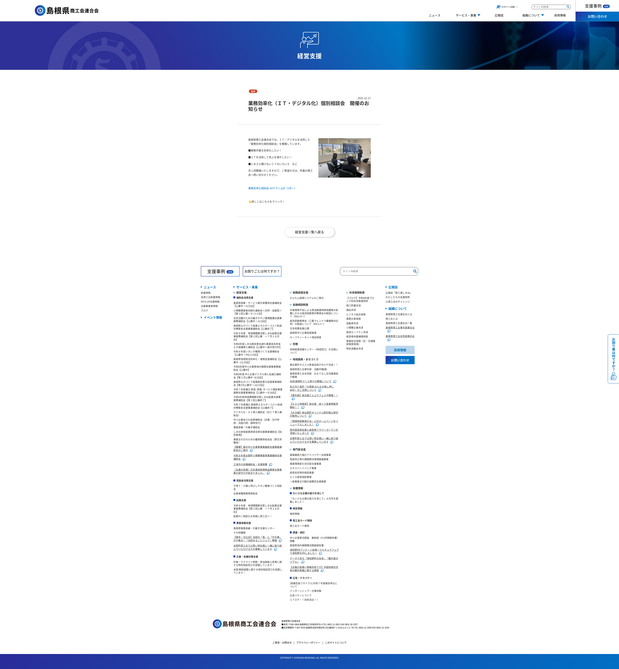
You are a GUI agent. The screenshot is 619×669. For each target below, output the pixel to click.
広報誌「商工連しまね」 (399, 292)
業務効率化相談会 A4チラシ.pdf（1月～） (272, 188)
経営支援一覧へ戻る (309, 232)
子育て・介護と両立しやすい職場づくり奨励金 (257, 487)
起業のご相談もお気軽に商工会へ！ (252, 516)
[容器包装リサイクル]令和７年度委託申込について (313, 584)
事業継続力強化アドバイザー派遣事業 (310, 454)
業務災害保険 (353, 318)
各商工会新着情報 (210, 297)
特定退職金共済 (354, 348)
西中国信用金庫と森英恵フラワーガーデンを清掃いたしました (314, 431)
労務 (295, 344)
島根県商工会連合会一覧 (399, 323)
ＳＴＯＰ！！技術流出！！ (304, 599)
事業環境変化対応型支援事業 (305, 463)
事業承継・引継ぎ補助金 (246, 427)
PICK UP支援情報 (210, 301)
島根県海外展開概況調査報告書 (307, 545)
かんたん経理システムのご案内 (307, 298)
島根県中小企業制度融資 (303, 332)
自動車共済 (352, 323)
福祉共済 (351, 309)
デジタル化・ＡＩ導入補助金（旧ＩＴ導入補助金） (257, 413)
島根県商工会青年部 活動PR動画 (308, 369)
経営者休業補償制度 (357, 336)
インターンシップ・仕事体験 (305, 590)
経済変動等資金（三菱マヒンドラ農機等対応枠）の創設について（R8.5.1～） (314, 322)
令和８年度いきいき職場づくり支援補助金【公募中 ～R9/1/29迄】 (256, 353)
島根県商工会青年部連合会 (400, 327)
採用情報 (560, 15)
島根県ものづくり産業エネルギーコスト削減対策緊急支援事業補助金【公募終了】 (257, 327)
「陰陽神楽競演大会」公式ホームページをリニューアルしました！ (314, 422)
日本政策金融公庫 (299, 328)
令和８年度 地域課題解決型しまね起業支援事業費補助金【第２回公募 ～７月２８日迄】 (257, 336)
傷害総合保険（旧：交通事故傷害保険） (360, 342)
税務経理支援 (300, 292)
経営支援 (241, 292)
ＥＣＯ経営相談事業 (301, 477)
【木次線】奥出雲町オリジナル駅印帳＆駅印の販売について (314, 414)
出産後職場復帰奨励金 (245, 493)
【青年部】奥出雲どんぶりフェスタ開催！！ (314, 395)
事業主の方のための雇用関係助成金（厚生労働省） (257, 441)
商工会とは (392, 318)
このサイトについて (336, 642)
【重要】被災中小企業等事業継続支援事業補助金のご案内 (257, 448)
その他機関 (239, 532)
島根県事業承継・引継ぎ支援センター (254, 528)
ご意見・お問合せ (282, 642)
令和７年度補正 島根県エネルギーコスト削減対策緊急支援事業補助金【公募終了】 (257, 406)
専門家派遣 (299, 449)
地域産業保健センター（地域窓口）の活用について (314, 351)
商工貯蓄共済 (353, 305)
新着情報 (206, 292)
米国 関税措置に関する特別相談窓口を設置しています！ (257, 571)
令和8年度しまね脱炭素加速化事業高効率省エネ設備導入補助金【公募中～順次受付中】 (257, 345)
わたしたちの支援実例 (398, 297)
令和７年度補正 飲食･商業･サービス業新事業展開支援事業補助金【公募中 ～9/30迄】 (257, 391)
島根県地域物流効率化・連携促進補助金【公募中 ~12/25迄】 (257, 360)
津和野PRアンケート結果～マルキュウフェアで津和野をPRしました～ (314, 551)
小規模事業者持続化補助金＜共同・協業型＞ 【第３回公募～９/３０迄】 (258, 312)
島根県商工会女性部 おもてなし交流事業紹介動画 (314, 375)
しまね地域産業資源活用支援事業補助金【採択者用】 (257, 433)
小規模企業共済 (354, 327)
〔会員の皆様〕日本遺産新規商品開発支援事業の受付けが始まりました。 (257, 471)
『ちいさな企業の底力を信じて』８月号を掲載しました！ (314, 500)
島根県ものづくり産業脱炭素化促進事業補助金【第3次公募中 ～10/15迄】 (257, 383)
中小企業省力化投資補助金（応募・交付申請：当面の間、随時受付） (256, 421)
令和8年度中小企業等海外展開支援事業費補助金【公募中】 (257, 368)
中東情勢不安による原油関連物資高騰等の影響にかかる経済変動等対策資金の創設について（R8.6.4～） (314, 313)
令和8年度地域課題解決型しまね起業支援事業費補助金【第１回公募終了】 (257, 398)
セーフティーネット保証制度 (305, 337)
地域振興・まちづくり (306, 359)
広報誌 (499, 15)
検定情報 (295, 513)
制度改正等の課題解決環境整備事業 (309, 459)
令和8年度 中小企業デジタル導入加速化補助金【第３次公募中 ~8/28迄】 (257, 375)
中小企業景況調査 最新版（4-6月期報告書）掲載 (314, 539)
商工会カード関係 (299, 525)
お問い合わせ (597, 16)
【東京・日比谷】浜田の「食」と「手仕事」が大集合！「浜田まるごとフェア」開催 (257, 538)
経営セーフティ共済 (357, 332)
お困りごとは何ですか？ (262, 271)
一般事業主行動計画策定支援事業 (308, 481)
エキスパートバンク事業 (303, 468)
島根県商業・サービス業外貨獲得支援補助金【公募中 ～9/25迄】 (257, 304)
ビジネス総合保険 (356, 314)
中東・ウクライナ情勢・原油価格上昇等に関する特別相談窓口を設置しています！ (257, 563)
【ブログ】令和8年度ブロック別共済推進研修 (360, 299)
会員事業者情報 (209, 306)
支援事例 (597, 6)
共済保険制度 (357, 292)
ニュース (434, 15)
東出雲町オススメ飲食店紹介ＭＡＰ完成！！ (314, 364)
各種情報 (298, 488)
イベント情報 (213, 317)
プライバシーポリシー (308, 642)
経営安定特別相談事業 (302, 472)
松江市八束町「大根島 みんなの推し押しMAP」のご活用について (312, 388)
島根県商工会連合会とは (399, 314)
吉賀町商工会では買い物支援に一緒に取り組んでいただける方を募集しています (257, 547)
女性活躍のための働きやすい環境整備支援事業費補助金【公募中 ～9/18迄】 (257, 319)
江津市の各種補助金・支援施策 (250, 464)
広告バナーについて (301, 595)
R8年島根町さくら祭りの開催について (310, 381)
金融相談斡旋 (300, 304)
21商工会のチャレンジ (398, 301)
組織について (397, 308)
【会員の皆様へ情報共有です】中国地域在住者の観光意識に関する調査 (314, 568)
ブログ (204, 310)
